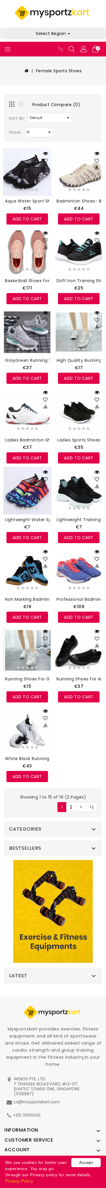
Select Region (51, 33)
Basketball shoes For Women (36, 281)
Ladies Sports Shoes (78, 440)
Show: (15, 132)
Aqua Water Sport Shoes (31, 201)
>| (91, 807)
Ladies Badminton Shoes (31, 440)
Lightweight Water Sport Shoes (38, 520)
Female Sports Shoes (59, 71)
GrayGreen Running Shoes (33, 360)
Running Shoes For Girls (30, 679)
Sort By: (17, 118)
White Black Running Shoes (34, 759)
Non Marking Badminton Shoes (38, 599)
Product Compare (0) (56, 105)
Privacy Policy (19, 1181)
